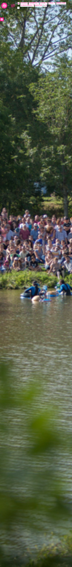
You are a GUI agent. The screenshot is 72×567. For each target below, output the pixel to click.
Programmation (33, 3)
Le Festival (42, 3)
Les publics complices (26, 5)
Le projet (51, 3)
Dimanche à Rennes (61, 3)
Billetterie (39, 5)
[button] (2, 19)
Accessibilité (24, 3)
